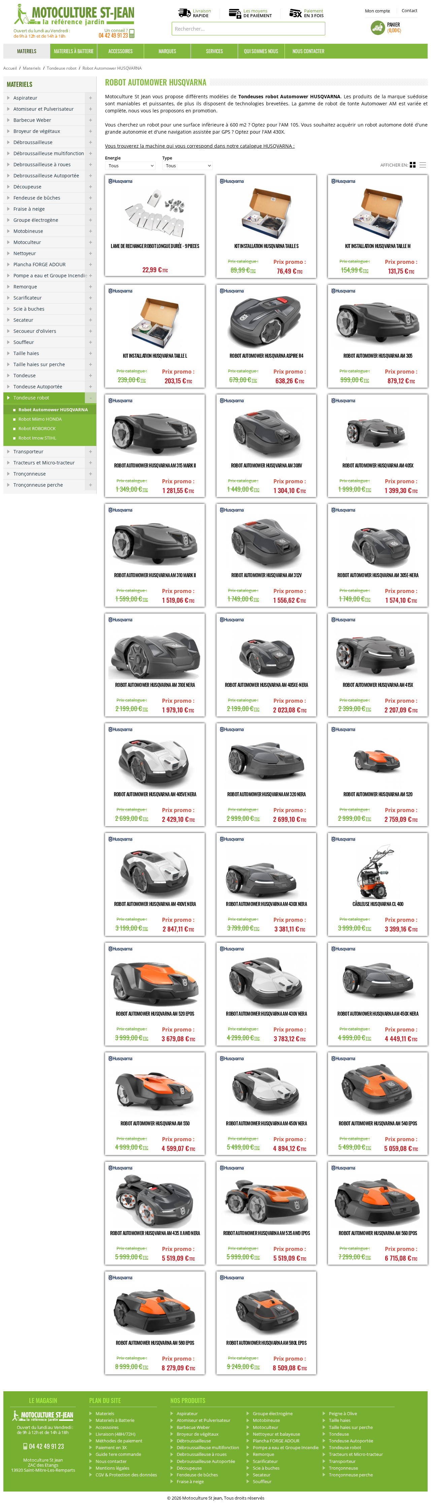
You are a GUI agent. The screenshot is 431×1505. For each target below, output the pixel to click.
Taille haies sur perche (39, 364)
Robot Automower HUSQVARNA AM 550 (155, 1123)
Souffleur (23, 342)
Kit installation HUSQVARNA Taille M (377, 245)
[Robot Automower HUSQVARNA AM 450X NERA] (377, 981)
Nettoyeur (24, 253)
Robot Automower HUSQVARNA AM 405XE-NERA (266, 684)
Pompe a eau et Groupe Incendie (50, 275)
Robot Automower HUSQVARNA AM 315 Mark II (155, 465)
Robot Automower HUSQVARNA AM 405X (377, 465)
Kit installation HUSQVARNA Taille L (155, 355)
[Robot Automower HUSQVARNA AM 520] (377, 762)
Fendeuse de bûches (36, 198)
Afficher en (393, 165)
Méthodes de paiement (119, 1441)
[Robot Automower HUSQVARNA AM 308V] (266, 433)
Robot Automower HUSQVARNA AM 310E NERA (155, 684)
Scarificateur (27, 297)
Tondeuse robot (61, 68)
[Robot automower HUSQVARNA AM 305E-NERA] (377, 542)
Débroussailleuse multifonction (48, 153)
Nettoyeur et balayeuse (276, 1434)
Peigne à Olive (343, 1413)
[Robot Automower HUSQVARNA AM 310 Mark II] (154, 542)
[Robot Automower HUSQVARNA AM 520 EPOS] (154, 981)
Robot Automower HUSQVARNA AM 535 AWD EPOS (266, 1232)
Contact (410, 10)
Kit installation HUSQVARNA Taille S (266, 245)
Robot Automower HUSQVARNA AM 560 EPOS (378, 1232)
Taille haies (26, 353)
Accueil (10, 68)
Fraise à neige (29, 209)
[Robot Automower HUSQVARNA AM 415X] (377, 652)
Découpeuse (27, 186)
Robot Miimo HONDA (40, 419)
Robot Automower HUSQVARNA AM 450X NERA (377, 1013)
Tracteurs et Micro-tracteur (44, 462)
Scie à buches (28, 309)
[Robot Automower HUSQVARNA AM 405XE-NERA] (266, 652)
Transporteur (28, 451)
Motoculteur (27, 242)
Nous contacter (308, 51)
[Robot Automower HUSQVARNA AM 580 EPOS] (154, 1310)
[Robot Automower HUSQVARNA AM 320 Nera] (266, 762)
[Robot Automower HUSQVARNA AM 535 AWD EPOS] (266, 1200)
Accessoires (120, 51)
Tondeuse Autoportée (37, 386)
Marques (167, 51)
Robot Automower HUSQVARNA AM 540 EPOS (378, 1123)
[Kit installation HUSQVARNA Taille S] (266, 213)
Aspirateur (25, 98)
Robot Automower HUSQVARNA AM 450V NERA (266, 1123)
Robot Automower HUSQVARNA (53, 410)
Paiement (314, 13)
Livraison (202, 13)
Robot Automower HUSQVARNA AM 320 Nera (266, 794)
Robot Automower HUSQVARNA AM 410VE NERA (155, 903)
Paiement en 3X (111, 1447)
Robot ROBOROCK (37, 428)
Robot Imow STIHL (37, 438)
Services (214, 51)
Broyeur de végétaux (36, 131)
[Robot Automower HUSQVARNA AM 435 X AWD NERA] (154, 1200)
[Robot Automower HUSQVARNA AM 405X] (377, 433)
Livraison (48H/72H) (115, 1434)
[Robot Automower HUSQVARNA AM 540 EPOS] (377, 1091)
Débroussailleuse (33, 142)
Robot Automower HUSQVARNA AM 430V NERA (266, 1013)
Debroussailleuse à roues (42, 164)
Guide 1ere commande (118, 1454)
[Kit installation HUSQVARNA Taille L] (154, 323)
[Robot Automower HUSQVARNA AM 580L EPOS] (266, 1310)
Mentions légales (112, 1468)
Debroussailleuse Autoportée (46, 175)
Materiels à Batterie (74, 51)
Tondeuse (24, 375)
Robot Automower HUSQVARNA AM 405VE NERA (155, 794)
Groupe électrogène (35, 220)
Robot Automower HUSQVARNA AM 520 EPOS (155, 1013)
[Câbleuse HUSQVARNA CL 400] (377, 871)
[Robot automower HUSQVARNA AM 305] (377, 323)
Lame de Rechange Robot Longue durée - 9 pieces (155, 245)
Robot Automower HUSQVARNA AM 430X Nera (266, 903)
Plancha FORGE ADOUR (39, 264)
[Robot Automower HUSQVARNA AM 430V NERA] (266, 981)
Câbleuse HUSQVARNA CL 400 (378, 903)
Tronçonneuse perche (38, 485)
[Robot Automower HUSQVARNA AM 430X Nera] (266, 871)
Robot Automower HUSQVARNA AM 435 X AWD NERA (155, 1232)
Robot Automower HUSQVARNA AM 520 (377, 794)
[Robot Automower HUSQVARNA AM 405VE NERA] (154, 762)
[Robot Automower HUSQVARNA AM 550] (154, 1091)
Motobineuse (28, 231)
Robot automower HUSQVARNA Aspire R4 (266, 355)
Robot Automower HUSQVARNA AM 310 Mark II (155, 575)
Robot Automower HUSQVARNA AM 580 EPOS (155, 1342)
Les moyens (257, 13)
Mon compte (377, 11)
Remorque (25, 286)
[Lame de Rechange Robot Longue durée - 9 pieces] (154, 213)
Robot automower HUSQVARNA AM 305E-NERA (377, 575)
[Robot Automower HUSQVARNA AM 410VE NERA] (154, 871)
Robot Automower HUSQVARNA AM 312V (266, 575)
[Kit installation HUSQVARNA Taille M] (377, 213)
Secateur (23, 320)
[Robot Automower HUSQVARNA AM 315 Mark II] (154, 433)
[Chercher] (318, 28)
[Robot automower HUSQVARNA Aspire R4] (266, 323)
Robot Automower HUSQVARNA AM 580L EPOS (266, 1342)
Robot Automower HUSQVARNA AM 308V (266, 465)
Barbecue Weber (32, 120)
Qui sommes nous (261, 51)
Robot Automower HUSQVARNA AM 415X (378, 684)
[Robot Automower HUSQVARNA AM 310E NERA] (154, 652)
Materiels (26, 51)
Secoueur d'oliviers (34, 331)
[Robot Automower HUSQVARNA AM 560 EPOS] (377, 1200)
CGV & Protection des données (126, 1475)
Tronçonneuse (29, 473)
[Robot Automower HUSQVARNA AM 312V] (266, 542)
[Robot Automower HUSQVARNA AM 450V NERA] (266, 1091)
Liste (424, 164)
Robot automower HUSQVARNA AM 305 (377, 355)
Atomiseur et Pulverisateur (43, 109)
